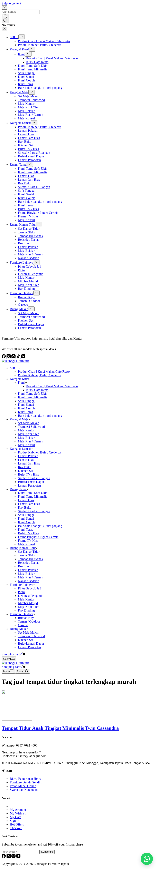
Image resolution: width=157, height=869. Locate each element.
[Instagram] (13, 857)
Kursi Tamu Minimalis (32, 397)
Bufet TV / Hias (28, 474)
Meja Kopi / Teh (28, 434)
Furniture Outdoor (21, 614)
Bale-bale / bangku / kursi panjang (40, 415)
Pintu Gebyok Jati (29, 588)
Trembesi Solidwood (31, 426)
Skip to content (11, 3)
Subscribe (47, 851)
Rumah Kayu (26, 617)
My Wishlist (17, 813)
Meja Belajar (26, 437)
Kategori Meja (19, 419)
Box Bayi (24, 566)
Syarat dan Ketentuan (24, 789)
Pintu (21, 592)
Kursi (21, 382)
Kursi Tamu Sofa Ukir (32, 393)
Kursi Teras (25, 412)
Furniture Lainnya (21, 584)
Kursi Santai (26, 404)
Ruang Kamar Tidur (23, 548)
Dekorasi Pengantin (30, 595)
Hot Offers (17, 824)
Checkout (16, 828)
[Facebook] (4, 857)
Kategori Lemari (20, 448)
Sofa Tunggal (26, 401)
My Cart (15, 817)
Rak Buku (24, 467)
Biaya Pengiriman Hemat (26, 778)
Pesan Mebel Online (23, 786)
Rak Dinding (26, 610)
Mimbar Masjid (28, 603)
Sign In (14, 820)
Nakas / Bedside (28, 581)
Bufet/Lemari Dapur (31, 482)
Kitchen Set (25, 470)
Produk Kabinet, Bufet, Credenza (39, 375)
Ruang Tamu (18, 489)
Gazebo (23, 625)
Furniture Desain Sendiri (25, 782)
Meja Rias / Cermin (30, 441)
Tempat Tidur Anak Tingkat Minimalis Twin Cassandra (60, 728)
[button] (147, 859)
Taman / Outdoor (29, 621)
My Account (18, 809)
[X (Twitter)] (9, 857)
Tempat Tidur (26, 555)
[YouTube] (18, 857)
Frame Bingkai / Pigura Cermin (38, 537)
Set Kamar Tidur (28, 551)
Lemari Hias (26, 459)
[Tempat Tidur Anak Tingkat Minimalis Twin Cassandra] (17, 719)
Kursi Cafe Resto (37, 390)
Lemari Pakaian (28, 456)
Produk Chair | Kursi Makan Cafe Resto (44, 371)
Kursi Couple (26, 408)
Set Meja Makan (28, 423)
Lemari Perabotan (29, 485)
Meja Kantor (26, 430)
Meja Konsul (26, 445)
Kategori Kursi (19, 379)
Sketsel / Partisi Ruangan (34, 478)
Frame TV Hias (28, 540)
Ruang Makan (19, 629)
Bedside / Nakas (28, 562)
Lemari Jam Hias (29, 463)
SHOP (14, 368)
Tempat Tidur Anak (30, 559)
